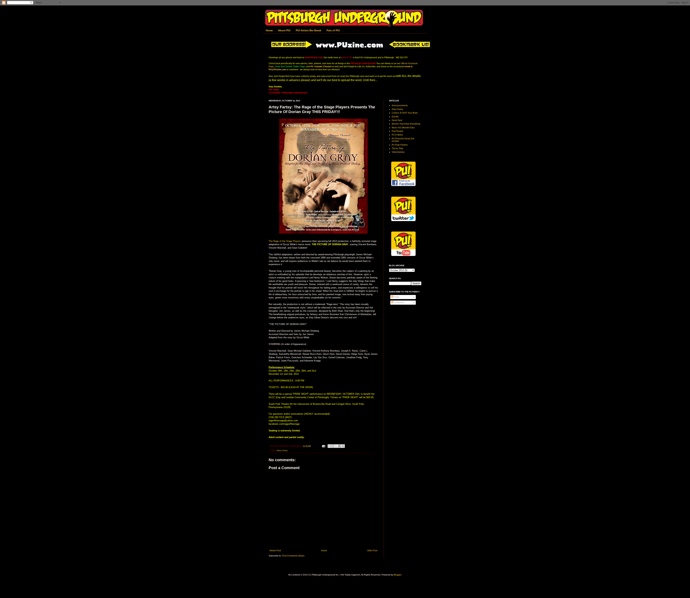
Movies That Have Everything (406, 124)
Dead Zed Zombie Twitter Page (290, 66)
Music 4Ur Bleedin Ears (403, 127)
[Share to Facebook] (339, 446)
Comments (398, 302)
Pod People (397, 131)
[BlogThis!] (333, 446)
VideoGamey (398, 152)
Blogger (397, 575)
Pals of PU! (333, 30)
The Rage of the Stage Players (285, 241)
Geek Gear (397, 120)
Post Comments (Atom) (293, 556)
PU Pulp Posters (400, 145)
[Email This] (329, 446)
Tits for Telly (397, 148)
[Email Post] (323, 446)
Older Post (372, 550)
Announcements (400, 105)
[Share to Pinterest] (343, 446)
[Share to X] (336, 446)
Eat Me (395, 116)
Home (269, 30)
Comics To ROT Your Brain (405, 113)
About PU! (284, 30)
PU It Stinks (397, 135)
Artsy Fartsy (282, 450)
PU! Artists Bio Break (308, 30)
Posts (396, 297)
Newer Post (275, 550)
